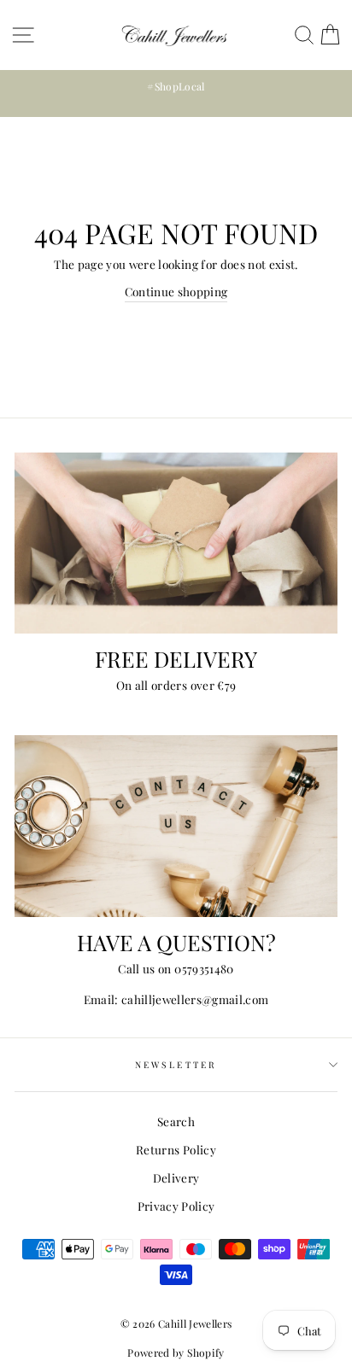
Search (176, 1121)
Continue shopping (176, 291)
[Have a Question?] (176, 826)
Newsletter (176, 1065)
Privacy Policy (176, 1205)
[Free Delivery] (176, 543)
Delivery (176, 1177)
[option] (176, 87)
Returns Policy (176, 1149)
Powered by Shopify (175, 1352)
